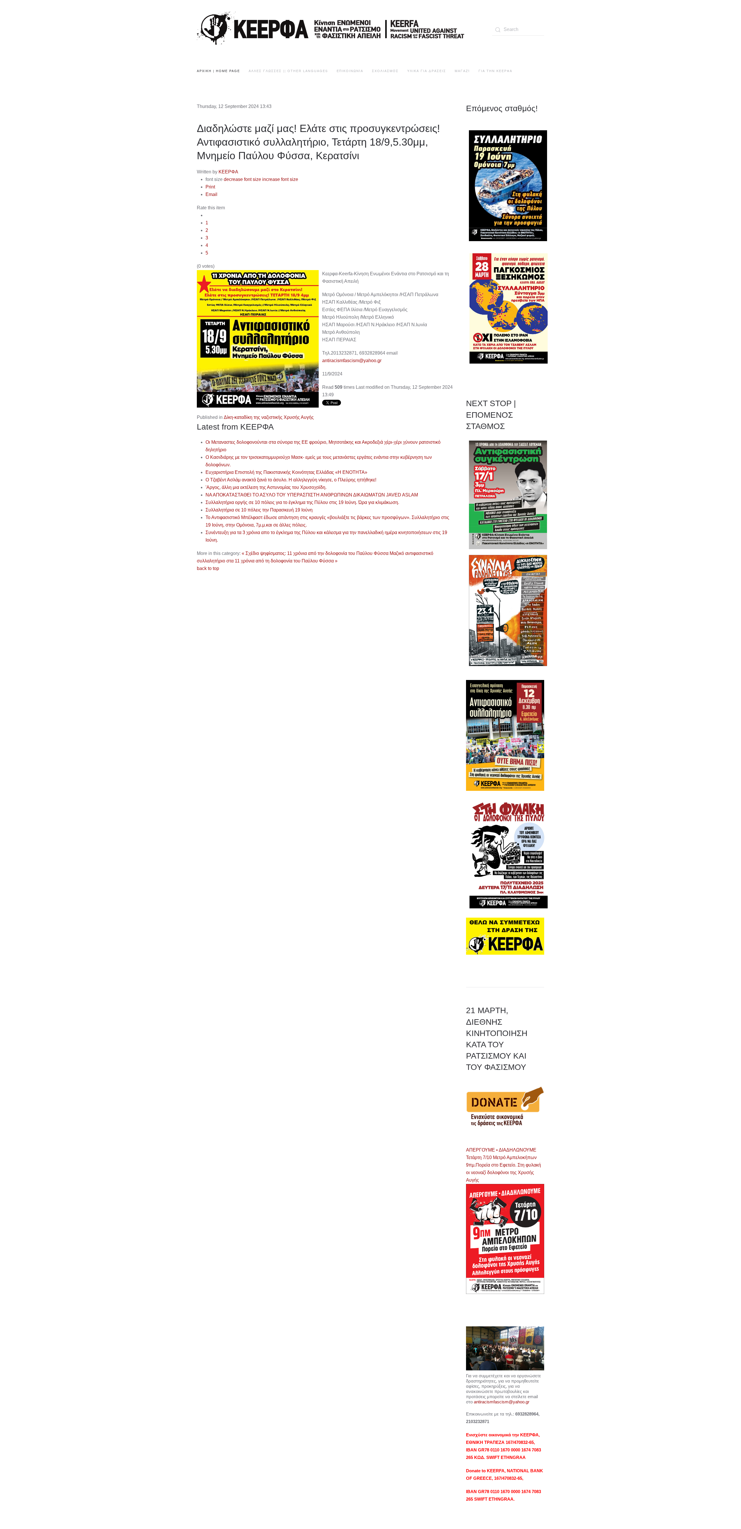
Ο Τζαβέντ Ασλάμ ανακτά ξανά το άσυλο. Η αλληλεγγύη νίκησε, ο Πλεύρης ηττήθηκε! (291, 479)
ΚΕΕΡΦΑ (228, 171)
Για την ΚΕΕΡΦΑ (495, 70)
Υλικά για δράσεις (426, 70)
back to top (208, 568)
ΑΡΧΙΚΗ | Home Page (218, 70)
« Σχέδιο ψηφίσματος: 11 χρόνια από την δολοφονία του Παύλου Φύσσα (315, 553)
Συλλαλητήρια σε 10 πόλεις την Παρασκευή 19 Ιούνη (259, 509)
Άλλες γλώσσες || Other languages (288, 70)
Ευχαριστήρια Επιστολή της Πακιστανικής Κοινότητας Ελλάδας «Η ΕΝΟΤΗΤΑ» (286, 472)
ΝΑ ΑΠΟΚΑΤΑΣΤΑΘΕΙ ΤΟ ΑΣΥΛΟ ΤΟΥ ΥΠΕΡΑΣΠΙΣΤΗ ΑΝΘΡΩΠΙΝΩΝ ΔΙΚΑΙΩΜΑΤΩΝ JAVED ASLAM (312, 494)
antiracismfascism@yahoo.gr (351, 360)
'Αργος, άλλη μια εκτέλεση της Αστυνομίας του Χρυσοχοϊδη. (266, 487)
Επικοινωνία (350, 70)
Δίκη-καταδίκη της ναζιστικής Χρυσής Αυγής (269, 417)
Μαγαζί (462, 70)
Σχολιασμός (385, 70)
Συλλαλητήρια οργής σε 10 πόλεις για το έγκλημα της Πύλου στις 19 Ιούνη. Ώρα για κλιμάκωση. (302, 502)
